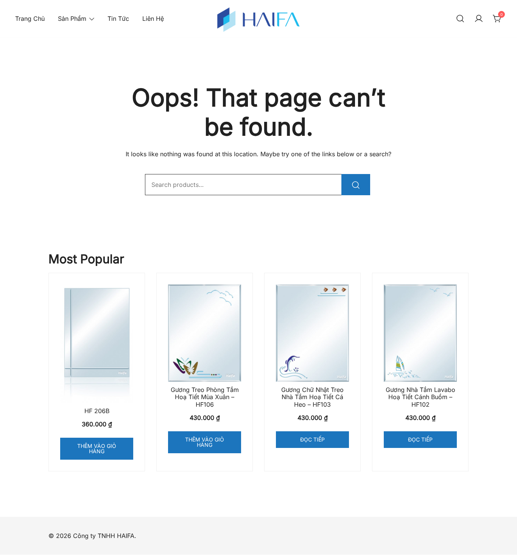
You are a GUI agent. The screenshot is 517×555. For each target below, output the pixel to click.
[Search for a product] (460, 19)
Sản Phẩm (72, 18)
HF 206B (96, 411)
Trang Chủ (30, 18)
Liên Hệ (153, 18)
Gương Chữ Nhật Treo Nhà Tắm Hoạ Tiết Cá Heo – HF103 (312, 397)
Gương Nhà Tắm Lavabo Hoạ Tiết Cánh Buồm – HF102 (420, 397)
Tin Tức (118, 18)
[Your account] (478, 19)
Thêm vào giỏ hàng (96, 448)
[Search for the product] (355, 184)
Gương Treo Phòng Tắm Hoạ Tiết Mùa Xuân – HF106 (205, 397)
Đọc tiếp (312, 439)
